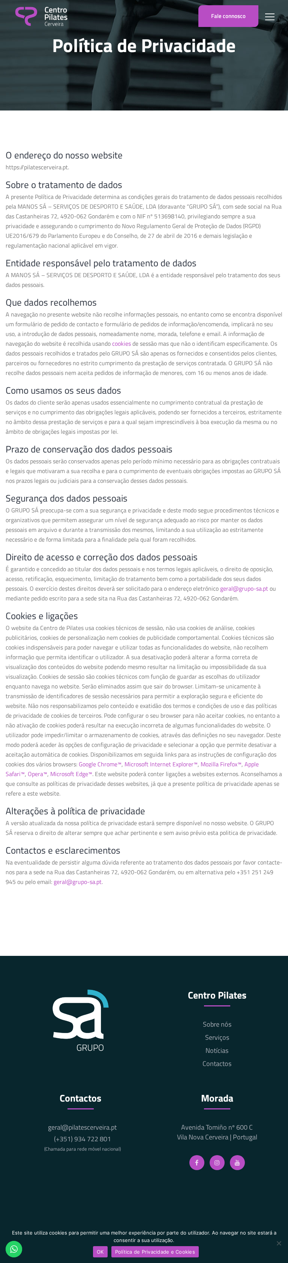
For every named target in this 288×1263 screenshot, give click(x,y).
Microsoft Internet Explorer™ (161, 764)
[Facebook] (196, 1162)
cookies (121, 343)
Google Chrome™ (100, 764)
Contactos (216, 1064)
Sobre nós (217, 1024)
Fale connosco (228, 16)
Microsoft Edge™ (71, 773)
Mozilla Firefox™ (221, 764)
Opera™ (37, 773)
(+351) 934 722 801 (82, 1143)
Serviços (217, 1037)
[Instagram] (217, 1162)
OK (100, 1252)
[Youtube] (237, 1162)
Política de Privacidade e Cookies (155, 1252)
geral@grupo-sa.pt (244, 588)
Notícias (217, 1050)
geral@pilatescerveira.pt (82, 1127)
